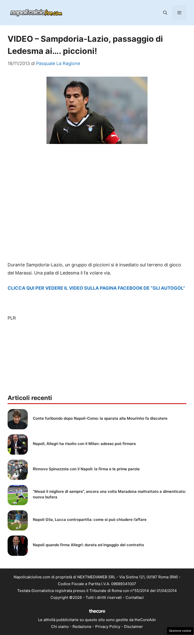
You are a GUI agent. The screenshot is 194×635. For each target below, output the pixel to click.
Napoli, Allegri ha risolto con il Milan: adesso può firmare (84, 443)
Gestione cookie (180, 630)
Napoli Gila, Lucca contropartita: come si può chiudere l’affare (90, 519)
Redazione (81, 626)
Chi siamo (60, 626)
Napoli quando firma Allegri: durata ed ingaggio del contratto (88, 544)
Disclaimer (133, 626)
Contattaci (135, 597)
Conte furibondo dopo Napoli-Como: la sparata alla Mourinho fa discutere (100, 418)
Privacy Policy (107, 626)
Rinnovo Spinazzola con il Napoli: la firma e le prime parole (86, 469)
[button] (165, 12)
